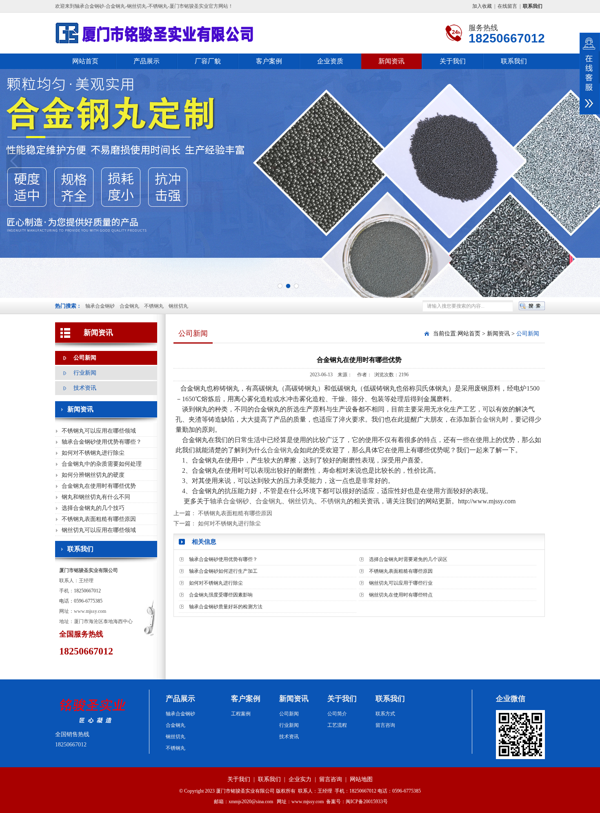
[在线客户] (590, 73)
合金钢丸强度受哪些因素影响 (221, 595)
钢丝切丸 (178, 306)
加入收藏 (482, 6)
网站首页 (85, 61)
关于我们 (453, 61)
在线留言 (507, 6)
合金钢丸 (129, 306)
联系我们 (514, 61)
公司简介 (337, 714)
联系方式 (385, 714)
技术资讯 (84, 388)
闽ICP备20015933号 (367, 801)
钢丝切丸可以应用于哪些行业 (401, 583)
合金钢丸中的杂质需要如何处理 (102, 464)
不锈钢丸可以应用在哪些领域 (99, 431)
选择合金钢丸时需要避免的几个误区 (408, 559)
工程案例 (241, 714)
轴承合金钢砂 (100, 306)
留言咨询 (385, 725)
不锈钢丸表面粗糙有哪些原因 (99, 519)
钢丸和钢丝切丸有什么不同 (96, 497)
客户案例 (269, 61)
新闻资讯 (391, 61)
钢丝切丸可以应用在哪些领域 (99, 530)
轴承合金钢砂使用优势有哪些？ (102, 442)
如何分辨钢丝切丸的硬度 (93, 475)
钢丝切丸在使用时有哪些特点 (401, 595)
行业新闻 (84, 373)
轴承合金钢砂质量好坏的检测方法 (225, 607)
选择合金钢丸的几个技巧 (93, 508)
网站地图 (361, 779)
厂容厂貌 (208, 61)
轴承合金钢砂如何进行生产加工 (223, 571)
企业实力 (300, 779)
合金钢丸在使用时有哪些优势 (99, 486)
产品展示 (146, 61)
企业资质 (330, 61)
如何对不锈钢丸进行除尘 (93, 453)
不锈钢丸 (154, 306)
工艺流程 (337, 725)
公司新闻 (84, 358)
